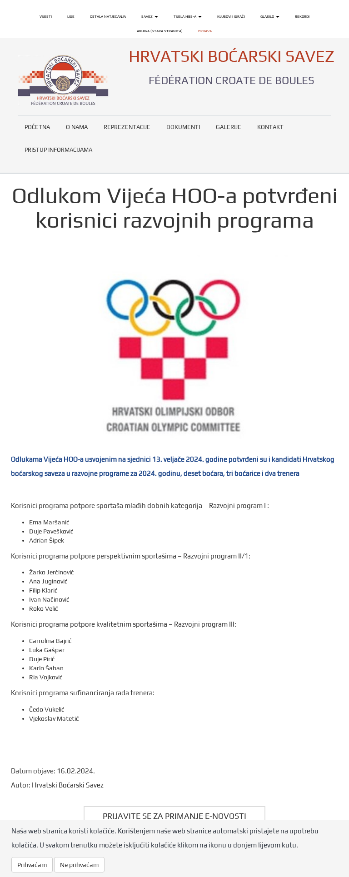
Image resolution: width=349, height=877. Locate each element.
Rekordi (302, 16)
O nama (77, 127)
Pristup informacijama (58, 149)
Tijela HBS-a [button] (185, 16)
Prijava (205, 31)
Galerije (228, 127)
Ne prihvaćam (79, 864)
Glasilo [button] (267, 16)
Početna (37, 127)
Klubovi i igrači (231, 16)
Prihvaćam (32, 864)
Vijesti (46, 16)
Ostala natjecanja (108, 16)
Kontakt (270, 127)
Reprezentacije (127, 127)
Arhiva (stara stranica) (160, 31)
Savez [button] (147, 16)
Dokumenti (183, 127)
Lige (71, 16)
